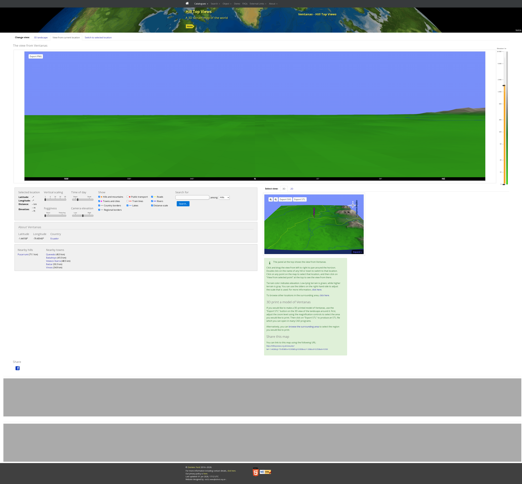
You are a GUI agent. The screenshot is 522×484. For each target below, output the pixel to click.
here (205, 473)
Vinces (49, 267)
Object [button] (226, 3)
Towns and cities (111, 201)
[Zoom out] (276, 199)
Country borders (112, 205)
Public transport (139, 196)
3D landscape (41, 37)
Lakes (135, 205)
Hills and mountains (113, 196)
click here (316, 289)
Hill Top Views (199, 11)
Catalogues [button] (200, 3)
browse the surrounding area (304, 326)
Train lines (137, 201)
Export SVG (285, 199)
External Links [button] (257, 3)
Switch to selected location (98, 37)
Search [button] (214, 3)
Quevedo (50, 254)
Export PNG (36, 56)
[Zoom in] (270, 199)
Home (190, 26)
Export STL (299, 199)
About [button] (272, 3)
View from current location (66, 37)
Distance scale (160, 205)
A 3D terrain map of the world (207, 18)
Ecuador (54, 238)
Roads (160, 196)
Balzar (49, 264)
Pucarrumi (23, 254)
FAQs (245, 3)
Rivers (160, 201)
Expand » (357, 252)
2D (291, 188)
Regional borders (113, 209)
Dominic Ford (194, 467)
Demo (237, 3)
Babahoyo (51, 257)
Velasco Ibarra (53, 260)
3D (283, 188)
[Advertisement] (262, 397)
